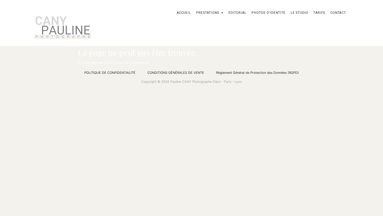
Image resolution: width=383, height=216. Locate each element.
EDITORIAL (237, 13)
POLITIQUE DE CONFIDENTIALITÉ (109, 73)
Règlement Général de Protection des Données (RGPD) (257, 73)
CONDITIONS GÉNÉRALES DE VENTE (175, 73)
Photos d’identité (268, 13)
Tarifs (319, 13)
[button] (209, 12)
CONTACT (338, 13)
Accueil (184, 13)
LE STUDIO (299, 13)
